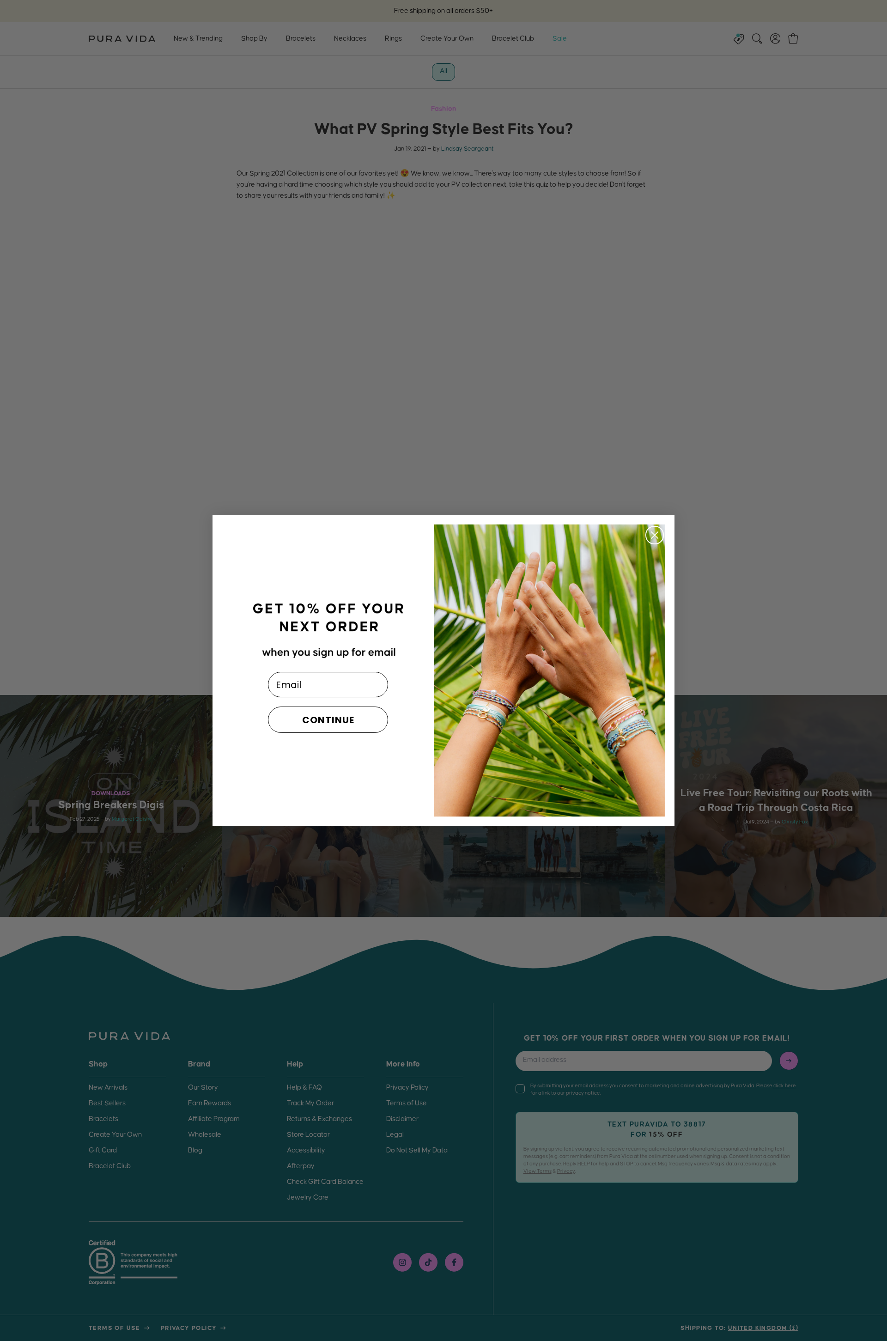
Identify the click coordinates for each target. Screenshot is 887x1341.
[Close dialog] (654, 535)
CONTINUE (328, 719)
